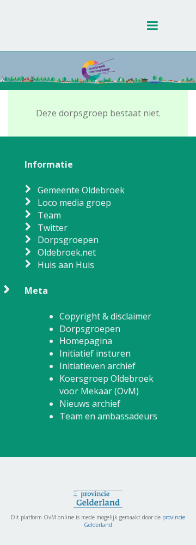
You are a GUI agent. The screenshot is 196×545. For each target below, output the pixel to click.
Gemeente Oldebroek (81, 190)
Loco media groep (74, 203)
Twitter (53, 228)
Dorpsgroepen (68, 240)
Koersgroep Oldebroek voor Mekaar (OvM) (106, 384)
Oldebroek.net (67, 252)
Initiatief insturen (95, 353)
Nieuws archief (89, 404)
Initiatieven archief (97, 366)
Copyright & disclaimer (105, 316)
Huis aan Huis (66, 265)
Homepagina (85, 341)
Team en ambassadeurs (108, 416)
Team (49, 215)
